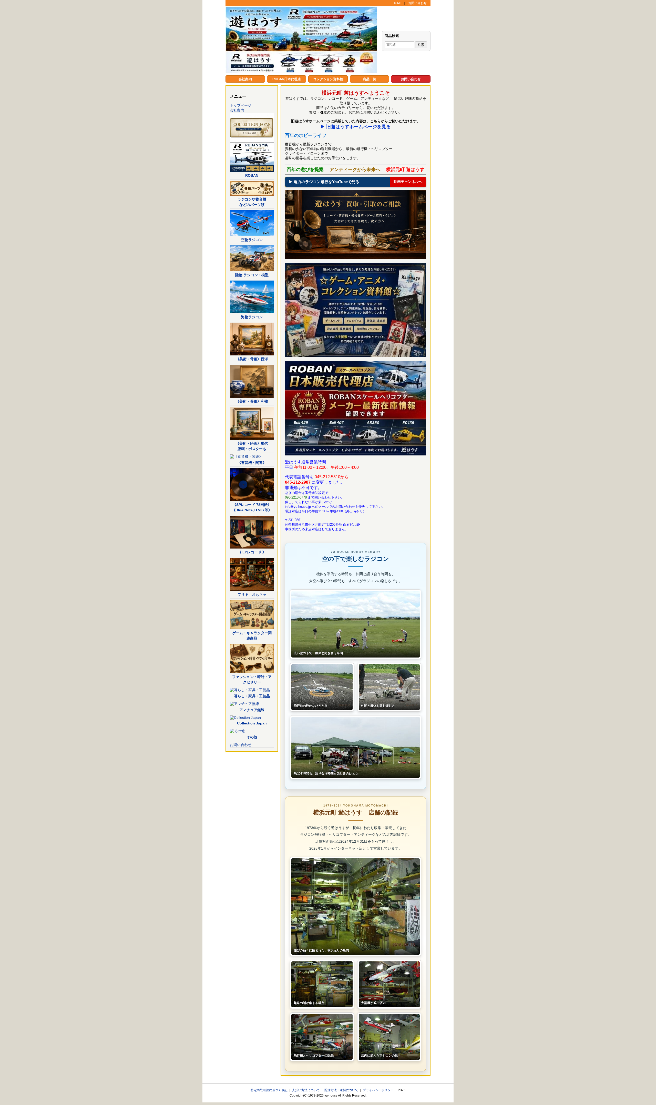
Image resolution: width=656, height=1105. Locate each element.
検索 (421, 45)
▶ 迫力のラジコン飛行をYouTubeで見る (324, 182)
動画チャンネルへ (408, 182)
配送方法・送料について (341, 1090)
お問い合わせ (417, 3)
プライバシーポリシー (378, 1090)
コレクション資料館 (328, 79)
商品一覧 (369, 79)
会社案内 (245, 79)
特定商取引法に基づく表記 (269, 1090)
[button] (355, 624)
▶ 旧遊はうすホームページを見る (355, 126)
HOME (397, 3)
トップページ (240, 105)
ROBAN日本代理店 (286, 79)
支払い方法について (306, 1090)
